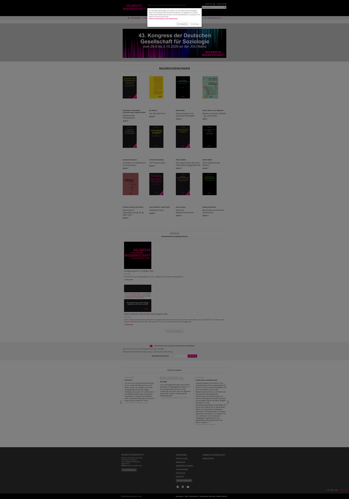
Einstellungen (195, 24)
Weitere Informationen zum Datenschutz (163, 19)
